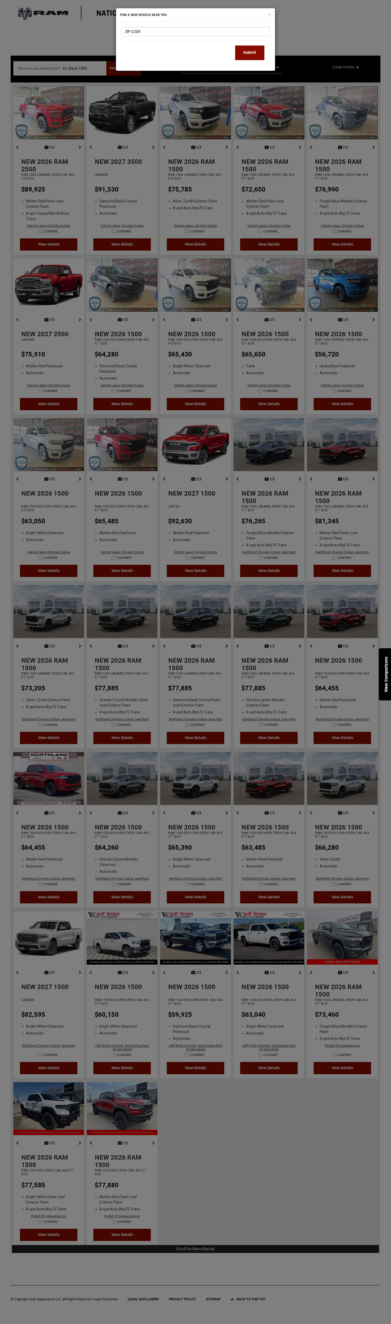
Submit (249, 52)
